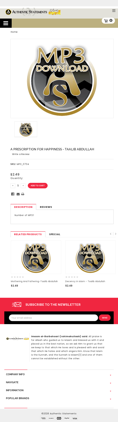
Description (23, 207)
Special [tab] (54, 234)
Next (115, 234)
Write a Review (21, 154)
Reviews (46, 207)
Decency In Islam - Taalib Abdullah (85, 281)
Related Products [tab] (28, 234)
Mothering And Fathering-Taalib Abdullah (34, 281)
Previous (111, 234)
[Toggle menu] (114, 10)
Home (14, 31)
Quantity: (16, 178)
